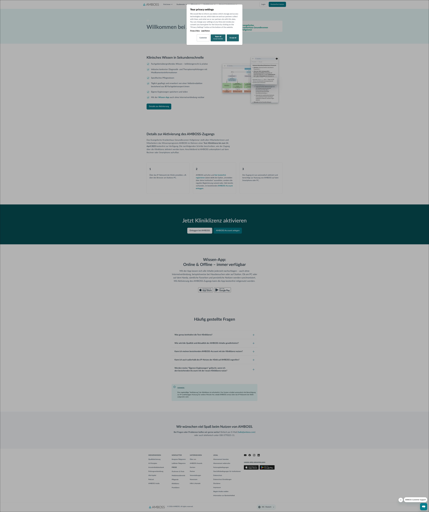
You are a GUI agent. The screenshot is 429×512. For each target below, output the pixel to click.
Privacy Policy (195, 31)
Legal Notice (205, 31)
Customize (203, 38)
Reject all (218, 37)
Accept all (232, 38)
